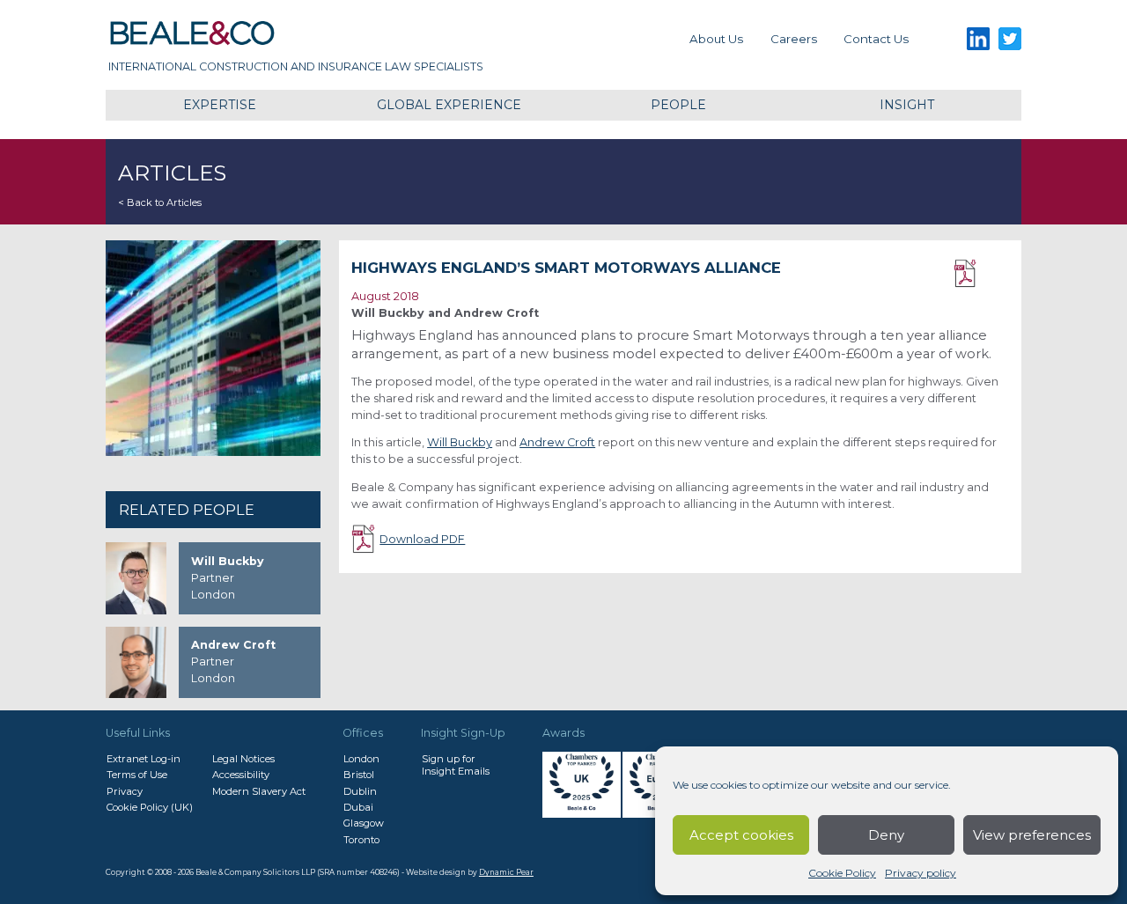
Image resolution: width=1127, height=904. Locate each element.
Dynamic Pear (506, 872)
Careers (793, 39)
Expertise (219, 105)
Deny (886, 835)
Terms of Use (137, 774)
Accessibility (240, 774)
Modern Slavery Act (259, 791)
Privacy (125, 791)
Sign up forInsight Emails (456, 765)
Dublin (360, 791)
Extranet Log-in (143, 759)
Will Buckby (459, 442)
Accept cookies (741, 835)
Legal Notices (243, 759)
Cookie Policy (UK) (150, 807)
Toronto (361, 840)
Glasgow (363, 823)
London (361, 759)
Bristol (358, 774)
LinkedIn (978, 39)
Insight (907, 105)
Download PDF (981, 274)
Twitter (1010, 39)
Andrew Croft (557, 442)
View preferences (1032, 835)
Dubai (358, 807)
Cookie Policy (842, 872)
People (678, 105)
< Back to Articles (160, 202)
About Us (716, 39)
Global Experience (449, 105)
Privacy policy (920, 872)
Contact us (876, 39)
